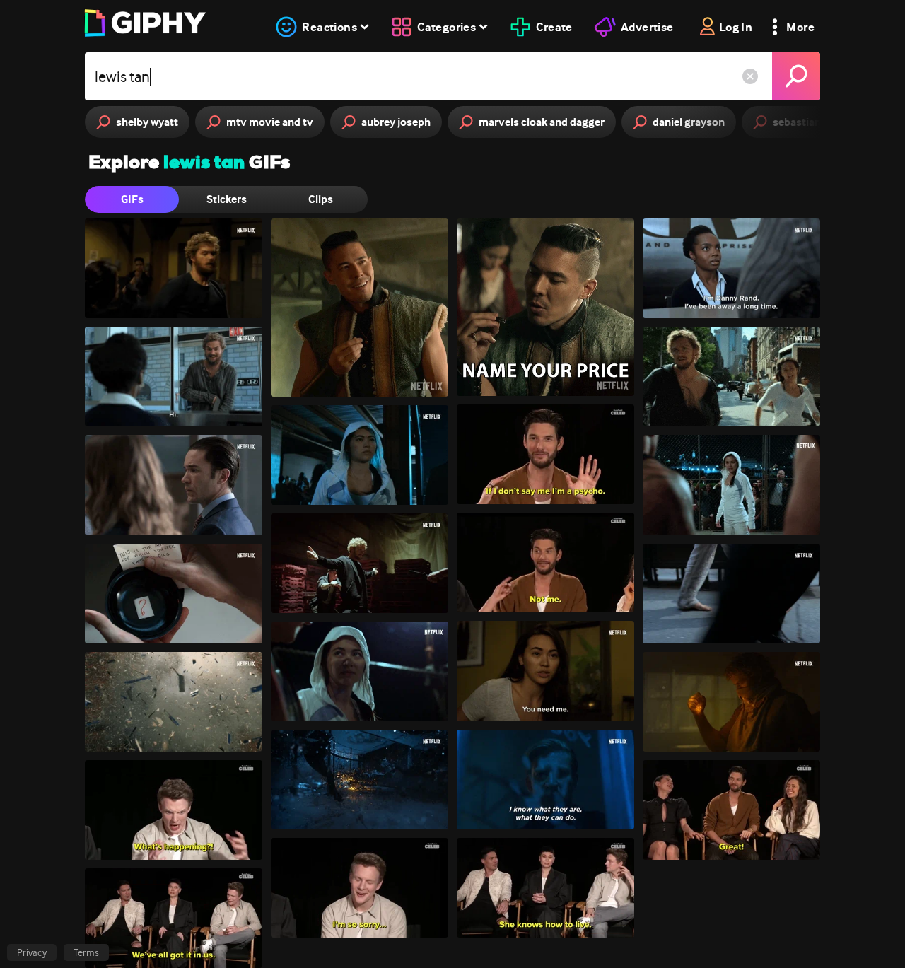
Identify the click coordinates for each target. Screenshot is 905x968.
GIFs (132, 199)
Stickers (226, 199)
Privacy (32, 952)
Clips (320, 199)
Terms (86, 952)
